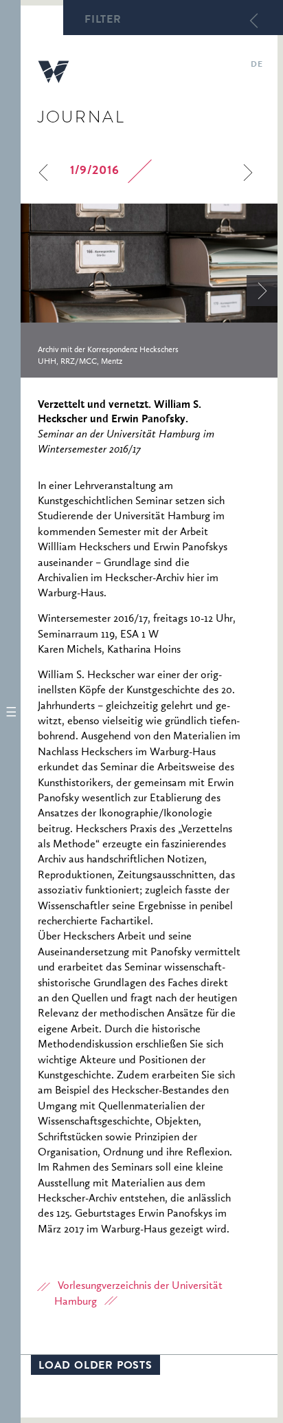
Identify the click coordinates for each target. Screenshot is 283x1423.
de (256, 65)
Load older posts (95, 1366)
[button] (10, 711)
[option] (149, 291)
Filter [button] (103, 20)
